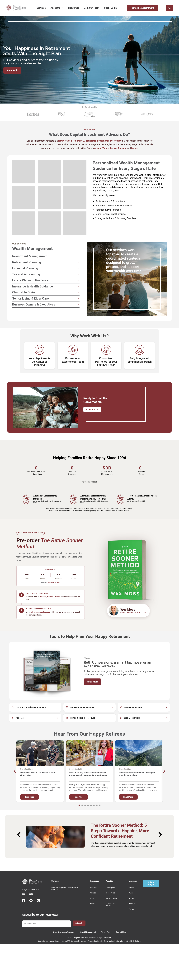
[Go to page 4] (88, 805)
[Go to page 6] (94, 805)
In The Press (110, 893)
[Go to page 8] (99, 805)
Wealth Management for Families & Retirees (64, 888)
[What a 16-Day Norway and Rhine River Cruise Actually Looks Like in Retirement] (89, 753)
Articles (93, 893)
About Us (55, 8)
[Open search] (169, 8)
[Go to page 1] (79, 805)
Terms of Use (121, 932)
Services (41, 8)
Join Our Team (91, 8)
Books (92, 904)
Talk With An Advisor (110, 904)
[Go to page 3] (85, 805)
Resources (73, 8)
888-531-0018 (27, 894)
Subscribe (79, 923)
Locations (133, 881)
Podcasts (93, 887)
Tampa (105, 148)
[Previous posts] (15, 771)
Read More (92, 681)
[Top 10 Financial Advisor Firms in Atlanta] (120, 499)
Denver (113, 148)
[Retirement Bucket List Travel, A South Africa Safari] (40, 753)
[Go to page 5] (91, 805)
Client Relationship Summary (64, 932)
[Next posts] (164, 771)
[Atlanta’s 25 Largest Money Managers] (26, 499)
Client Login (110, 8)
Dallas (134, 148)
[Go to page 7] (97, 805)
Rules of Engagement (88, 932)
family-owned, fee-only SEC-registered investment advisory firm (89, 140)
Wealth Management (32, 248)
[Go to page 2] (82, 805)
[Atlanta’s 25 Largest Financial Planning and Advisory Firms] (73, 499)
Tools (92, 898)
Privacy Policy (106, 932)
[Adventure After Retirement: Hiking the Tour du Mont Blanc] (139, 753)
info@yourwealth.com (30, 890)
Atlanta (97, 148)
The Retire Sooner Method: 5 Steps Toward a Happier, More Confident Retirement (120, 831)
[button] (17, 834)
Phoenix (122, 148)
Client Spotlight (111, 887)
